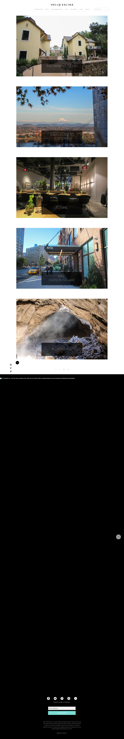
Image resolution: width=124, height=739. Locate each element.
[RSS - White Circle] (75, 698)
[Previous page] (56, 369)
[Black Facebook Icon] (11, 368)
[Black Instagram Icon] (11, 365)
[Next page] (68, 369)
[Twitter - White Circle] (55, 698)
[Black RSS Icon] (11, 378)
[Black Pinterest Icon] (11, 371)
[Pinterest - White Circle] (62, 698)
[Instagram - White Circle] (68, 698)
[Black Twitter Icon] (11, 375)
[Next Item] (118, 536)
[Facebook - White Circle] (48, 698)
